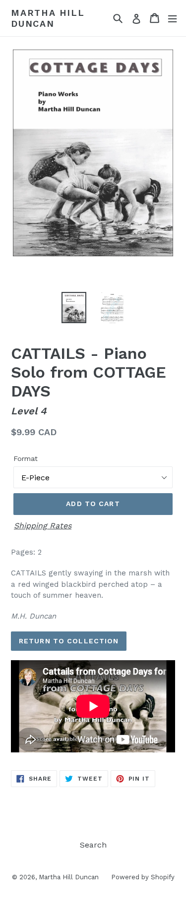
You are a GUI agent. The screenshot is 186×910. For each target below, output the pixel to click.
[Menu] (172, 18)
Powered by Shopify (143, 877)
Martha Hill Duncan (48, 18)
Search (93, 845)
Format (25, 458)
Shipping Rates (42, 525)
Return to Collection (69, 641)
